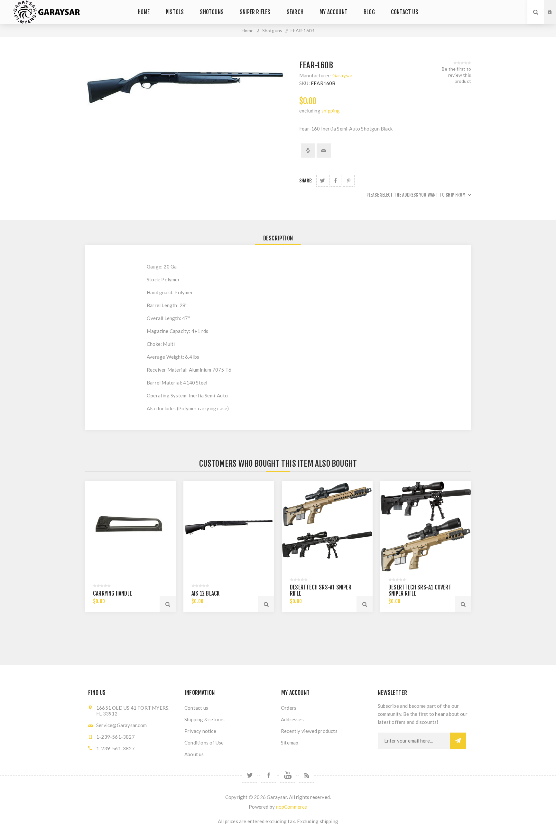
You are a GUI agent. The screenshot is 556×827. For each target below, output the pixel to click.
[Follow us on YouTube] (287, 775)
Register (554, 18)
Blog (369, 12)
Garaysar (342, 75)
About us (194, 754)
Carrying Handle (112, 593)
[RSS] (306, 775)
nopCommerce (291, 807)
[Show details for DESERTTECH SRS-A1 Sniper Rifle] (327, 526)
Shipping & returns (204, 719)
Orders (288, 708)
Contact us (404, 12)
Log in (554, 6)
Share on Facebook (335, 181)
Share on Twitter (322, 181)
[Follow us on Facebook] (268, 775)
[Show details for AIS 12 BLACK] (228, 526)
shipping (330, 110)
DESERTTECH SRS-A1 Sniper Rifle (320, 590)
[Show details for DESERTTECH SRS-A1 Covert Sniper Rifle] (425, 526)
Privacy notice (200, 731)
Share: (305, 181)
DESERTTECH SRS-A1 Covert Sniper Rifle (419, 590)
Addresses (292, 719)
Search (295, 12)
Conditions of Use (204, 742)
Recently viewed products (309, 731)
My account (334, 12)
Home (144, 12)
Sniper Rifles (255, 12)
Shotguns (212, 12)
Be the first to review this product (456, 75)
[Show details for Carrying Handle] (130, 526)
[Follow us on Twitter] (249, 775)
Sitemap (289, 742)
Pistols (175, 12)
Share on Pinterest (349, 181)
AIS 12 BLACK (205, 593)
